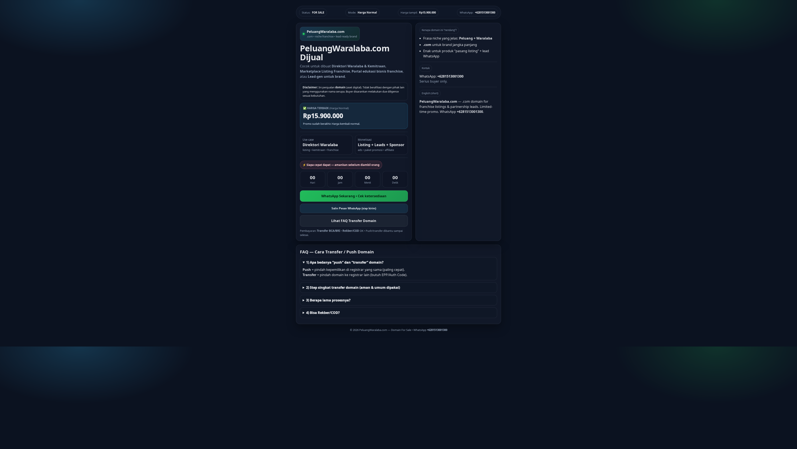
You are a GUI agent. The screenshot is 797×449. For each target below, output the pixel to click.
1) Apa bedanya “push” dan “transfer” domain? (345, 262)
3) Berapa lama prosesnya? (328, 300)
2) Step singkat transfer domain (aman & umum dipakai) (353, 287)
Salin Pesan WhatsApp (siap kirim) (353, 208)
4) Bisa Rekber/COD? (323, 312)
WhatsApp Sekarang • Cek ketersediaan (353, 196)
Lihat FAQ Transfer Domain (353, 220)
